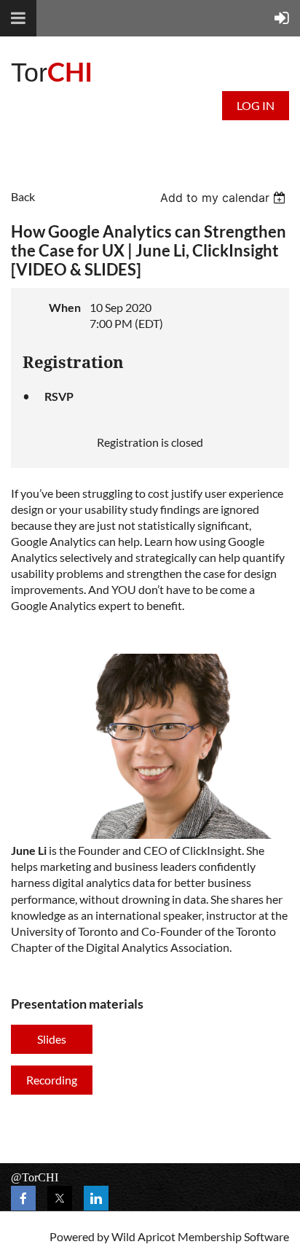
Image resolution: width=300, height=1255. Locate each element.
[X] (59, 1198)
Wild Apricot (143, 1236)
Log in (256, 105)
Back (23, 196)
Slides (51, 1039)
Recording (51, 1080)
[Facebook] (23, 1198)
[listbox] (224, 197)
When (65, 307)
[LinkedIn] (96, 1198)
